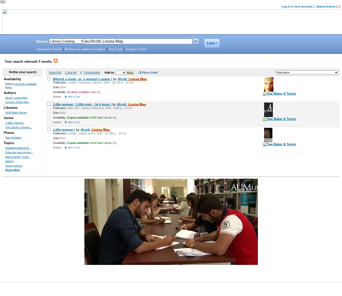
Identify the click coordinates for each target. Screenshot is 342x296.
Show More (12, 169)
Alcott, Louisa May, (16, 97)
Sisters (9, 161)
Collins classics (14, 122)
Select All (55, 72)
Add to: (109, 72)
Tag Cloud (115, 49)
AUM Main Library (16, 112)
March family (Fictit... (18, 156)
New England (13, 137)
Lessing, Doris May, (17, 102)
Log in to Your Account (297, 6)
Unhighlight (92, 72)
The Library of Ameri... (18, 127)
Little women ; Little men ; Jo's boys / (82, 104)
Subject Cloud (135, 49)
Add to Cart (74, 96)
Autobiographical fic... (18, 147)
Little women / (64, 130)
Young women (13, 165)
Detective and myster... (19, 152)
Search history (325, 6)
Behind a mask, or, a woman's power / (83, 79)
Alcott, (132, 79)
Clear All (71, 72)
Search (42, 41)
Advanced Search (49, 49)
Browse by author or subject (85, 49)
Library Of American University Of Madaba (17, 42)
